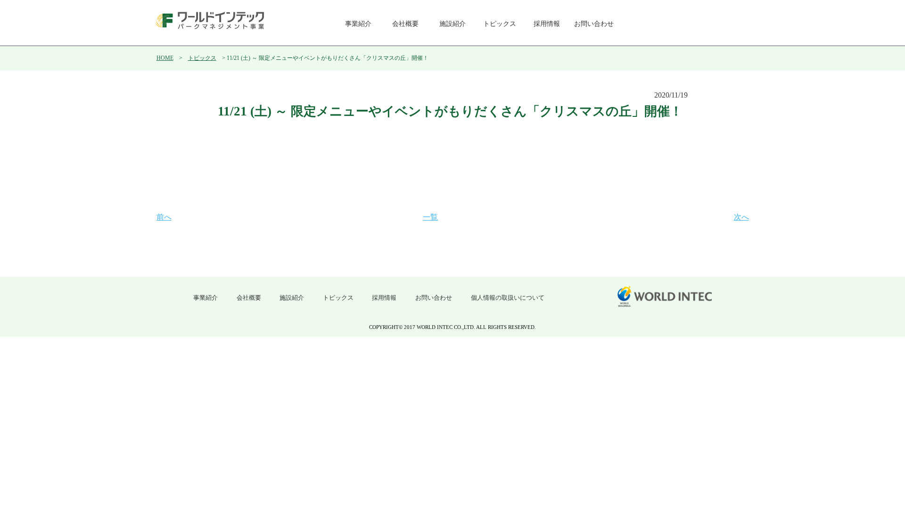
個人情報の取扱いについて (507, 297)
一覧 (430, 217)
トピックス (499, 23)
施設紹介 (452, 23)
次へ (741, 217)
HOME (164, 58)
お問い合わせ (594, 23)
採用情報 (547, 23)
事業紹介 (358, 23)
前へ (164, 217)
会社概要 (405, 23)
